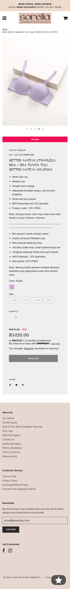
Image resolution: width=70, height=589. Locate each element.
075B (25, 299)
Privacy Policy (9, 480)
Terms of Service (11, 452)
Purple (12, 287)
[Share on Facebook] (11, 385)
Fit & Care (7, 431)
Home (4, 29)
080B (37, 299)
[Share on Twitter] (16, 385)
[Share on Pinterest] (23, 385)
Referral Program (11, 435)
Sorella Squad (9, 422)
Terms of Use (9, 476)
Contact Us (8, 439)
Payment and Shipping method (18, 488)
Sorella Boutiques (11, 443)
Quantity (13, 311)
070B (14, 299)
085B (49, 299)
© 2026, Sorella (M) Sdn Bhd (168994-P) (21, 577)
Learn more (55, 344)
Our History (8, 418)
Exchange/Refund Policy (15, 484)
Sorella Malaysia (17, 150)
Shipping (28, 348)
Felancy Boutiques (12, 447)
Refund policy (9, 456)
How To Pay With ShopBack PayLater (22, 426)
